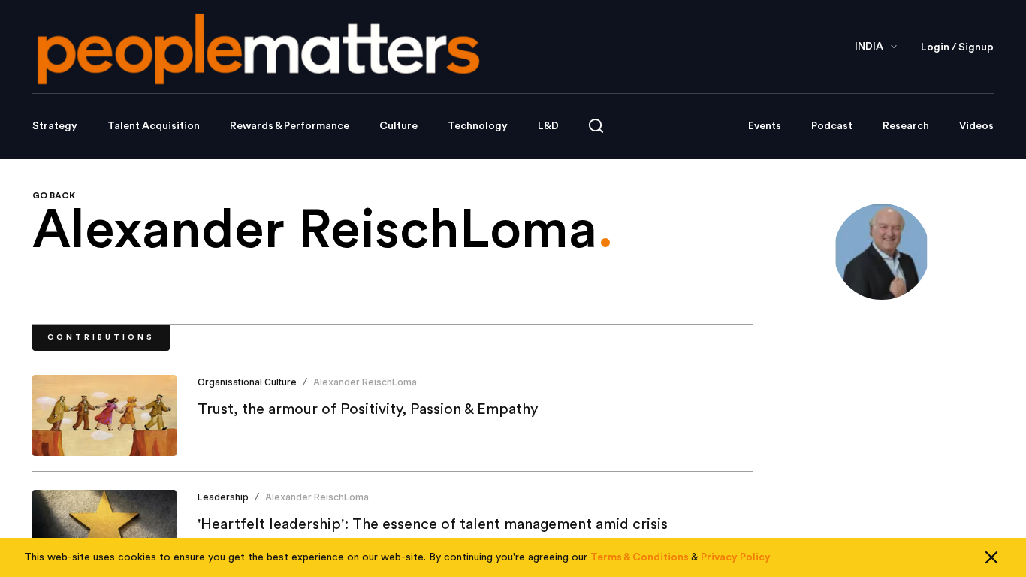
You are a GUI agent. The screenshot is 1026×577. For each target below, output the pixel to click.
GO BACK (53, 195)
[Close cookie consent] (991, 557)
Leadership (223, 497)
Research (906, 126)
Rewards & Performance (289, 126)
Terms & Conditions (639, 557)
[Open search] (596, 126)
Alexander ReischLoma (365, 382)
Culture (398, 126)
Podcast (831, 126)
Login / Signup (957, 47)
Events (764, 126)
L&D (548, 126)
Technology (478, 126)
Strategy (54, 126)
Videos (976, 126)
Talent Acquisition (153, 126)
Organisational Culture (247, 382)
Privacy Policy (736, 557)
